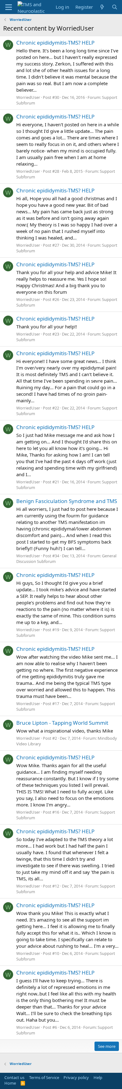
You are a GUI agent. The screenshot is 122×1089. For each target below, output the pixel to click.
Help (98, 1077)
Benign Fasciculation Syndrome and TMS (66, 501)
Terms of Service (44, 1077)
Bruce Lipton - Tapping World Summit (62, 722)
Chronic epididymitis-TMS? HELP (55, 42)
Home (10, 1083)
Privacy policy (76, 1077)
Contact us (14, 1077)
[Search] (115, 7)
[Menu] (8, 7)
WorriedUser (28, 97)
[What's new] (102, 7)
